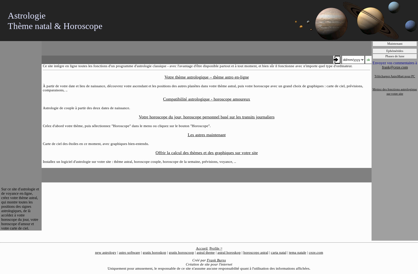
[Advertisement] (20, 113)
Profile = (215, 248)
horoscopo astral (255, 252)
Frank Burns (216, 260)
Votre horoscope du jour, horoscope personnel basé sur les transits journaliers (207, 117)
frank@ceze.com (395, 67)
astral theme (206, 252)
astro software (129, 252)
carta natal (278, 252)
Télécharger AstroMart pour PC (394, 76)
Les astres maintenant (207, 134)
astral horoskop (229, 252)
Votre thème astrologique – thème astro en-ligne (206, 77)
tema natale (297, 252)
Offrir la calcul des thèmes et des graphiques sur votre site (207, 152)
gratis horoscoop (181, 252)
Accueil (202, 248)
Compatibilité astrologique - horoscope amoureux (206, 99)
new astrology (105, 252)
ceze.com (316, 252)
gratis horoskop (154, 252)
